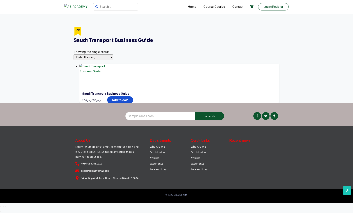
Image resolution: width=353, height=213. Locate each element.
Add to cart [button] (120, 100)
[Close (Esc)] (5, 206)
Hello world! (237, 148)
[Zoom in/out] (0, 206)
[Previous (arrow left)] (0, 211)
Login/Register (273, 6)
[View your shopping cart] (252, 6)
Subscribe (210, 116)
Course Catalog (214, 6)
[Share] (3, 206)
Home (192, 6)
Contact (237, 6)
